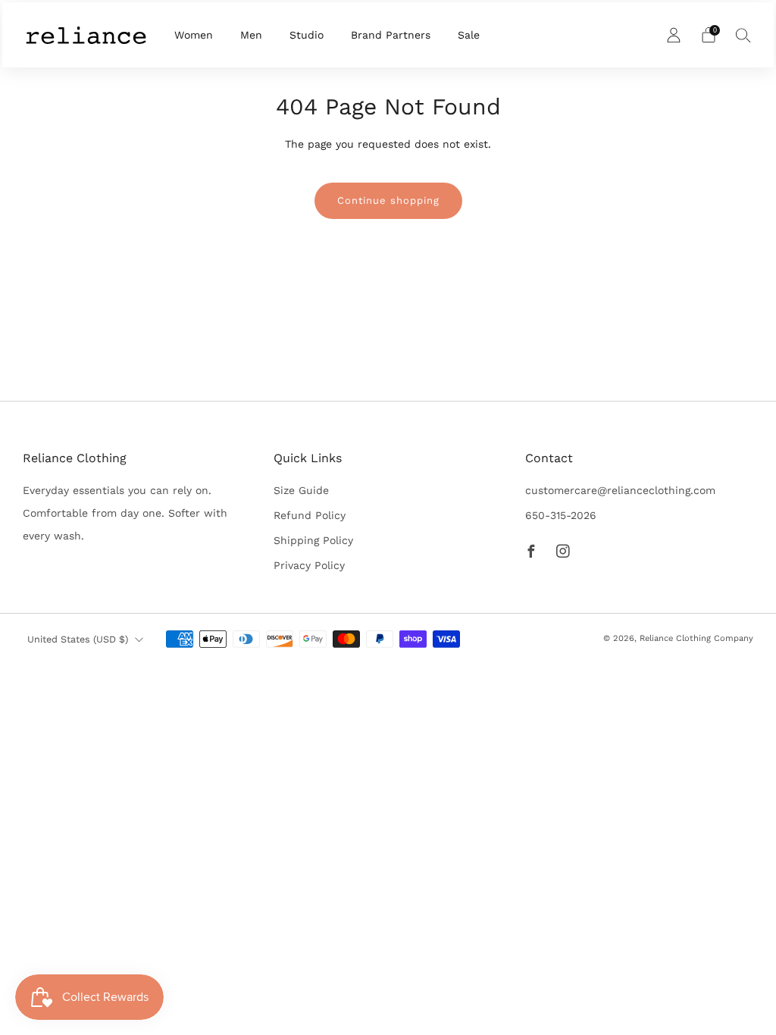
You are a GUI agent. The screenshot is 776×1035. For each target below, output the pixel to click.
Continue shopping (388, 200)
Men (251, 35)
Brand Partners (390, 35)
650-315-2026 (560, 515)
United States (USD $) (77, 639)
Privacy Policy (309, 565)
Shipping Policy (313, 540)
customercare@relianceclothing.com (620, 490)
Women (193, 35)
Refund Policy (310, 515)
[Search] (743, 34)
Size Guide (301, 490)
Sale (469, 35)
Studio (306, 35)
